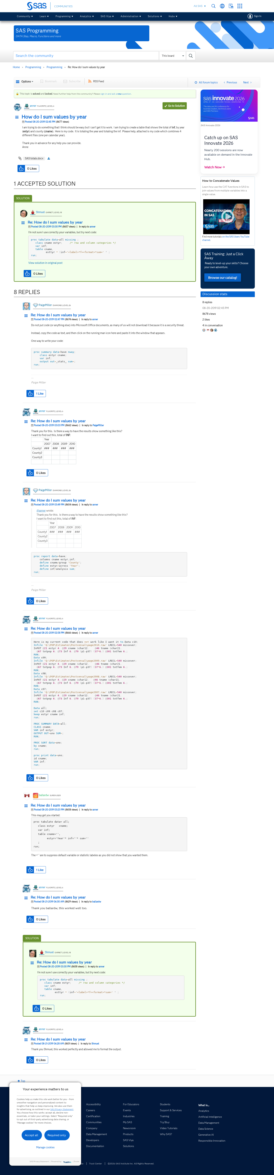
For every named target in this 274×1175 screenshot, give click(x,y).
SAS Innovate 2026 (210, 125)
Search (213, 6)
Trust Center (95, 1163)
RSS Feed (98, 81)
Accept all (31, 1135)
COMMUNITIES (63, 6)
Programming (63, 16)
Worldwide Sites (222, 6)
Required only (57, 1135)
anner (33, 105)
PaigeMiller (45, 305)
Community (23, 16)
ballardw (44, 795)
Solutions (153, 16)
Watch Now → (214, 167)
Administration (129, 16)
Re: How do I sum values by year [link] (86, 67)
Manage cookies (45, 1147)
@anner (41, 510)
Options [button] (26, 81)
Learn (43, 16)
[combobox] (104, 55)
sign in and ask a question (115, 93)
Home (16, 67)
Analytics (85, 16)
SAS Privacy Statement (61, 1109)
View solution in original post (45, 263)
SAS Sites (239, 6)
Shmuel (40, 212)
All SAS (198, 6)
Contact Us (231, 6)
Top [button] (23, 1081)
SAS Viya (106, 16)
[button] (18, 117)
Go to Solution (176, 105)
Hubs (172, 16)
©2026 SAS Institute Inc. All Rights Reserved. (131, 1163)
